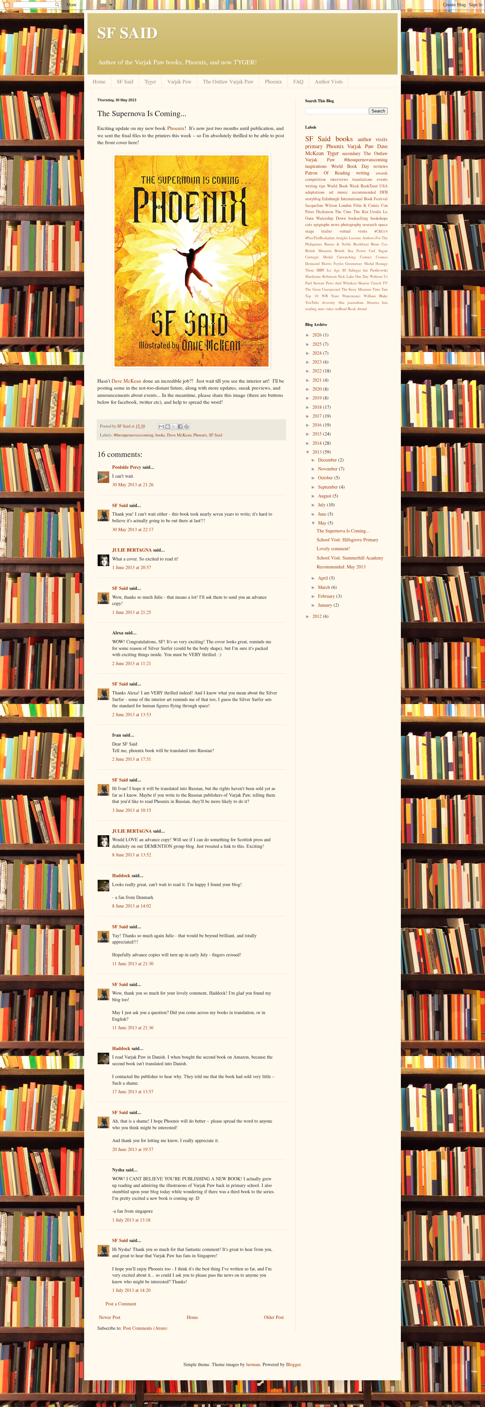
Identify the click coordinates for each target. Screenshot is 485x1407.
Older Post (274, 1317)
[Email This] (161, 426)
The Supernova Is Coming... (343, 531)
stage (309, 231)
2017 (317, 416)
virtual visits (353, 231)
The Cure (343, 211)
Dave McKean (126, 380)
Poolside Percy (126, 467)
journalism (355, 302)
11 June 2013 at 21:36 (132, 1027)
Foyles (338, 263)
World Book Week (343, 186)
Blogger (293, 1364)
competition (315, 179)
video (329, 308)
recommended (364, 192)
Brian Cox (379, 243)
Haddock (121, 875)
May (323, 523)
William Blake (376, 295)
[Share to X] (174, 426)
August (325, 496)
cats (308, 224)
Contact (366, 256)
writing (363, 173)
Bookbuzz (361, 243)
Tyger (150, 81)
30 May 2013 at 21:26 (132, 484)
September (328, 487)
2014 (317, 443)
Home (99, 81)
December (328, 460)
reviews (380, 166)
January (326, 605)
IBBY (320, 270)
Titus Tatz (380, 289)
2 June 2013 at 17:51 (131, 759)
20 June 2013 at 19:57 (132, 1149)
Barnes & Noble (337, 243)
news (335, 224)
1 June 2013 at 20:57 (131, 567)
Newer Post (109, 1317)
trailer (326, 231)
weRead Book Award (351, 308)
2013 (317, 452)
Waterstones (351, 295)
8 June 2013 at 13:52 (131, 854)
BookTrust (369, 186)
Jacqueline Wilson (321, 205)
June (323, 514)
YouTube (312, 302)
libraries (373, 302)
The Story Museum (356, 289)
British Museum (318, 250)
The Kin (360, 211)
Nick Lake (346, 276)
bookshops (379, 218)
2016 (317, 425)
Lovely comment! (333, 548)
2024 (317, 353)
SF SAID (127, 32)
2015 (317, 434)
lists (385, 302)
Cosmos (382, 256)
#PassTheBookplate (320, 237)
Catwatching (346, 256)
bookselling (358, 218)
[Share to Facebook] (180, 426)
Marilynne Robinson (321, 276)
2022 (317, 371)
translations (362, 179)
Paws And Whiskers (341, 282)
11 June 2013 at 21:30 (132, 963)
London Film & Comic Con (363, 205)
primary (314, 146)
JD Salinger (351, 270)
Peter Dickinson (319, 211)
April (323, 578)
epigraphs (321, 224)
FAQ (298, 81)
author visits (373, 139)
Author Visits (329, 81)
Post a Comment (121, 1303)
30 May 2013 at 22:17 (132, 529)
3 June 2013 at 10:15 (131, 810)
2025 (317, 344)
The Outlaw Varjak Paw (228, 81)
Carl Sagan (378, 250)
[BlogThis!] (167, 426)
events (382, 179)
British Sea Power (350, 250)
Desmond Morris (318, 263)
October (326, 477)
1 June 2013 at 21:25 (131, 612)
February (327, 596)
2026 (317, 335)
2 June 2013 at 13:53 (131, 714)
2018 (317, 407)
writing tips (315, 186)
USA (383, 186)
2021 (317, 380)
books (160, 435)
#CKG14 (381, 231)
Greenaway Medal (359, 263)
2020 (317, 389)
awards (382, 173)
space (383, 224)
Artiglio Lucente (348, 237)
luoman (253, 1364)
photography (351, 224)
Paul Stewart (314, 282)
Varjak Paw (179, 81)
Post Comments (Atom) (145, 1328)
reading (311, 308)
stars (321, 308)
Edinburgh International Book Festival (355, 199)
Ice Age (333, 270)
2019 (317, 398)
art (331, 192)
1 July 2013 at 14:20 (131, 1290)
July (322, 504)
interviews (339, 179)
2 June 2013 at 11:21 (131, 663)
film (341, 302)
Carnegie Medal (319, 256)
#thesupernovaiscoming (133, 435)
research (370, 224)
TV (385, 282)
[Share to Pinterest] (186, 426)
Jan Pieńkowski (375, 270)
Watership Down (331, 218)
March (324, 587)
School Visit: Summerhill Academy (350, 558)
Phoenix (273, 81)
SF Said (125, 81)
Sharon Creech (369, 282)
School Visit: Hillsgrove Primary (347, 539)
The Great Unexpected (322, 289)
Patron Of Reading (327, 173)
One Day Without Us (371, 276)
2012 (317, 616)
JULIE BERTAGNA (132, 549)
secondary (351, 153)
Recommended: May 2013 (341, 566)
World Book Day (350, 166)
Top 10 (311, 295)
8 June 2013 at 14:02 (131, 906)
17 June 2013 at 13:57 (132, 1091)
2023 (317, 362)
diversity (328, 302)
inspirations (316, 166)
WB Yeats (330, 295)
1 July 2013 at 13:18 (131, 1220)
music (343, 192)
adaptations (315, 192)
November (328, 468)
